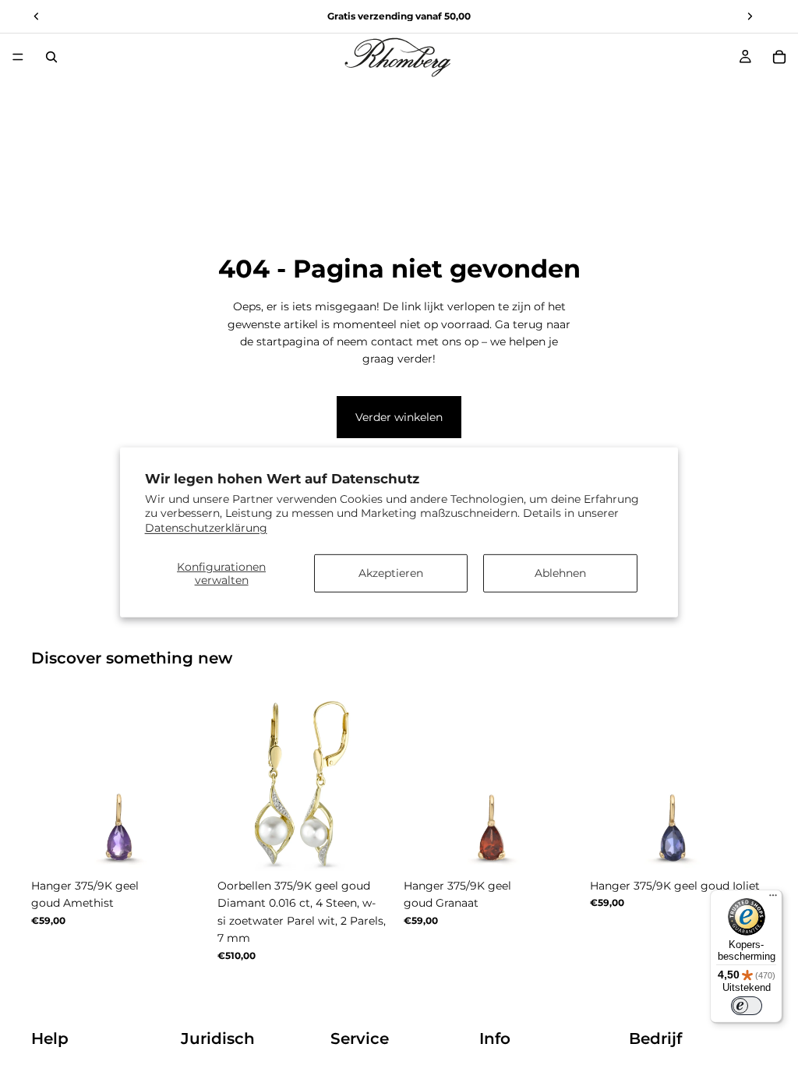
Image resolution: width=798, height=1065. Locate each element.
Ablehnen (560, 573)
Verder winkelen (399, 417)
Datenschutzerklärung (206, 527)
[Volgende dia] (191, 783)
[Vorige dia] (48, 783)
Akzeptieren (390, 573)
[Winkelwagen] (779, 57)
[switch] (746, 1005)
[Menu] (18, 57)
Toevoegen (383, 847)
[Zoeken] (51, 57)
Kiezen (197, 847)
